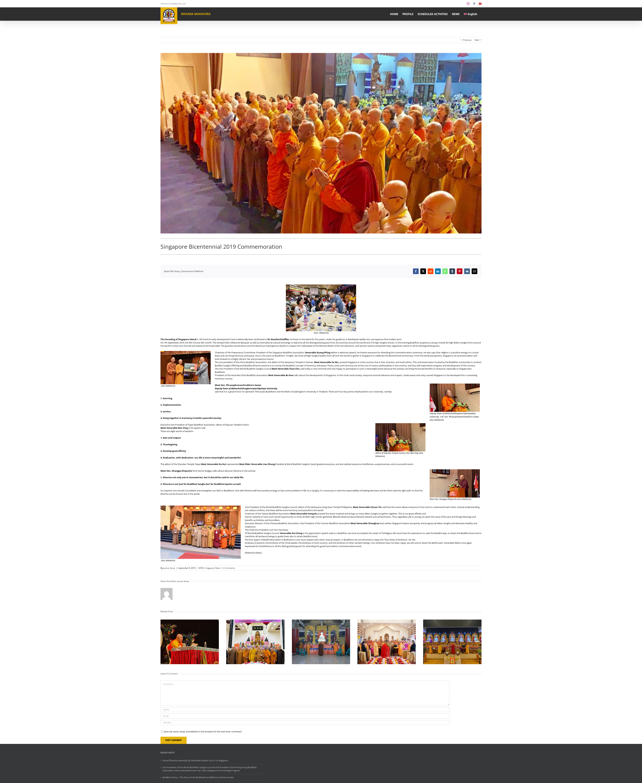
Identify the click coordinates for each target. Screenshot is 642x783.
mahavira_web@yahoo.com (173, 3)
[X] (423, 271)
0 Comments (229, 568)
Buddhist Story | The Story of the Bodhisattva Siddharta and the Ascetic (198, 777)
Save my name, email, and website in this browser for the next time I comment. (203, 731)
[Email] (474, 271)
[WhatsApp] (445, 271)
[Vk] (467, 271)
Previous (467, 39)
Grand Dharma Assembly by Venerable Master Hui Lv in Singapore (195, 760)
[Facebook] (415, 271)
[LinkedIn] (438, 271)
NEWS (201, 568)
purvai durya (169, 568)
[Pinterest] (459, 271)
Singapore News (212, 568)
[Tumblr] (452, 271)
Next (476, 39)
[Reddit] (430, 271)
